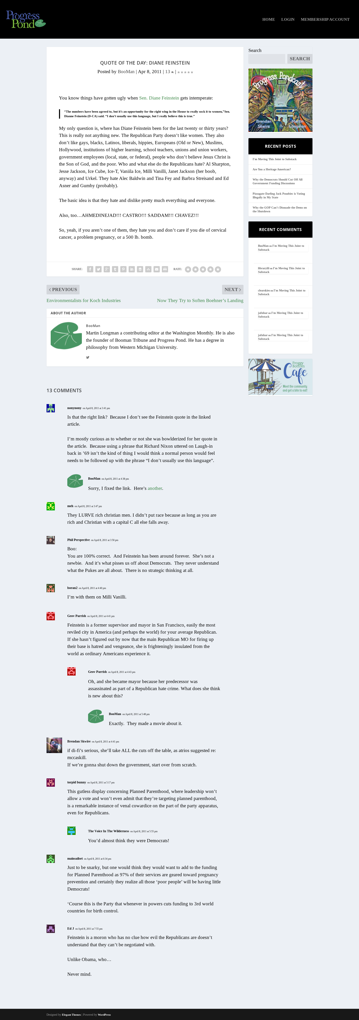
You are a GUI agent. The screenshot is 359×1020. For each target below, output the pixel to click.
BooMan (126, 71)
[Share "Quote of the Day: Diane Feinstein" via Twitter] (98, 269)
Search (255, 50)
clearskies (264, 290)
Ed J (70, 928)
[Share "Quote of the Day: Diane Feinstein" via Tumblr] (115, 269)
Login (288, 20)
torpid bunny (76, 782)
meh (70, 506)
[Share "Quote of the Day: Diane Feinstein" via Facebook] (90, 269)
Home (268, 20)
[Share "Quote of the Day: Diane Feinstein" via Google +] (107, 269)
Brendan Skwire (79, 741)
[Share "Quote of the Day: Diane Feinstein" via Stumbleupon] (148, 269)
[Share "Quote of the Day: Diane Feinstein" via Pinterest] (123, 269)
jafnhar (263, 313)
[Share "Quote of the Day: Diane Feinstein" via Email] (156, 269)
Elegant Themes (71, 1014)
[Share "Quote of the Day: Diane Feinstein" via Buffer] (140, 269)
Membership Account (325, 20)
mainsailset (75, 858)
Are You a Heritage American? (272, 169)
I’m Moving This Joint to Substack (275, 159)
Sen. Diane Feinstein (159, 98)
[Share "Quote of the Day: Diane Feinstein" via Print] (165, 269)
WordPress (104, 1014)
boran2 (72, 588)
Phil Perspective (78, 540)
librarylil (263, 268)
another (155, 488)
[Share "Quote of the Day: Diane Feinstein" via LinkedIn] (132, 269)
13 (168, 71)
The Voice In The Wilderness (108, 831)
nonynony (74, 408)
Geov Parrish (76, 616)
